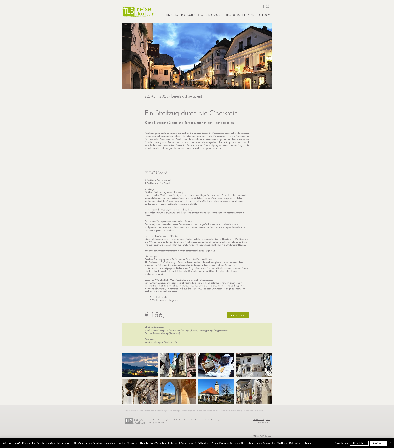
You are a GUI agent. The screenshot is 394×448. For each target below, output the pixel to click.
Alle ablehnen (359, 443)
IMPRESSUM (258, 419)
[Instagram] (267, 6)
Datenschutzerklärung (300, 443)
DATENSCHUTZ (264, 422)
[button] (140, 365)
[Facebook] (263, 6)
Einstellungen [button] (341, 443)
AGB (268, 419)
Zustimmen (378, 443)
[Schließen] (390, 443)
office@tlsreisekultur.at (157, 422)
